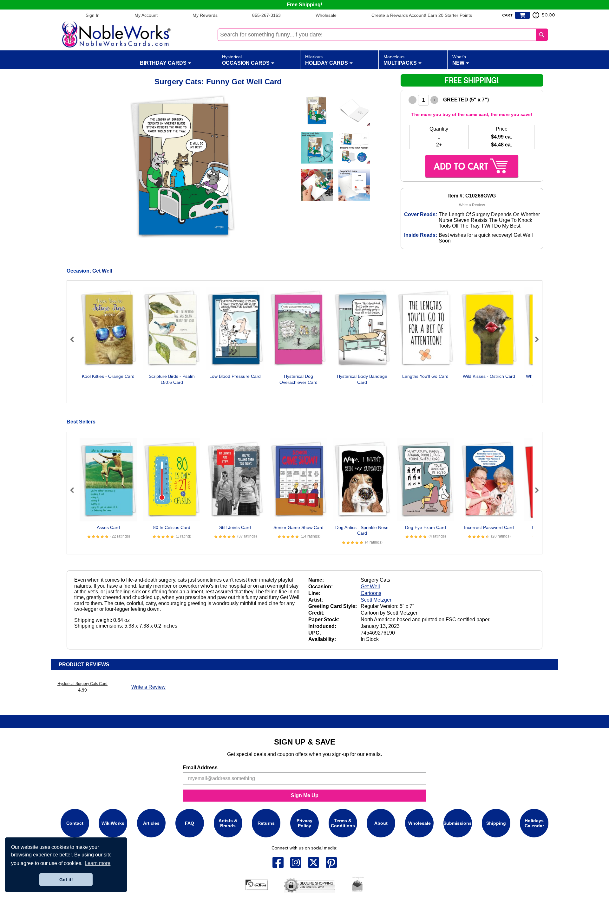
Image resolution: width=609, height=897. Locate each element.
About (381, 823)
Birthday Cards (163, 63)
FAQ (189, 823)
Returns (266, 823)
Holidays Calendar (534, 823)
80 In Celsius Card (171, 527)
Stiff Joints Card (235, 527)
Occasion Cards (246, 60)
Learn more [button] (97, 863)
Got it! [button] (66, 879)
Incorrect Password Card (489, 527)
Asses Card (108, 527)
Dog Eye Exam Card (425, 527)
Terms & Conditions (343, 823)
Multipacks (400, 60)
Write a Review (472, 205)
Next (534, 339)
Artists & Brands (228, 823)
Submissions (457, 823)
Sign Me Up (304, 795)
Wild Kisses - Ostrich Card (489, 376)
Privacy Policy (304, 823)
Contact (74, 823)
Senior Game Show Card (298, 527)
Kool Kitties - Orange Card (108, 376)
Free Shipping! (304, 4)
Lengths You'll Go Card (425, 376)
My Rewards (205, 15)
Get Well (102, 271)
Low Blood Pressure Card (235, 376)
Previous (75, 339)
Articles (151, 823)
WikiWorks (113, 823)
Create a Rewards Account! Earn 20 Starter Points (421, 15)
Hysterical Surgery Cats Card (82, 683)
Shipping (496, 823)
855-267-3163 (266, 15)
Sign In (93, 15)
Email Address (200, 767)
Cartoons (371, 593)
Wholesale (326, 15)
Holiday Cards (326, 60)
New (459, 60)
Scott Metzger (376, 600)
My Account (146, 15)
